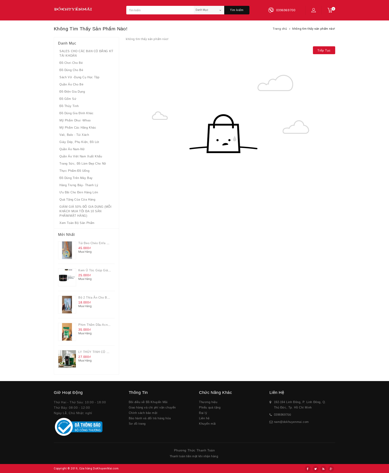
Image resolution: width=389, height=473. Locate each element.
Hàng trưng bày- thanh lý (78, 185)
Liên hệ (204, 418)
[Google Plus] (331, 469)
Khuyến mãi (207, 423)
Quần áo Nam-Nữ (72, 149)
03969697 (281, 414)
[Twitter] (316, 469)
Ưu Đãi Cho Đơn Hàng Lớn (78, 192)
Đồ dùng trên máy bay (76, 178)
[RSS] (323, 469)
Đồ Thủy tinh (69, 106)
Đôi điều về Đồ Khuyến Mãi (148, 402)
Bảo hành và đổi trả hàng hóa (150, 418)
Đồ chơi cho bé (71, 63)
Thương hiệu (208, 402)
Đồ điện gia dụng (72, 91)
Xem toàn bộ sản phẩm (77, 223)
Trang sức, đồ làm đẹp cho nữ (82, 163)
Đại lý (203, 413)
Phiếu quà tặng (209, 407)
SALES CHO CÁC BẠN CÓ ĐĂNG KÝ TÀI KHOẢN (86, 53)
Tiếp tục (324, 50)
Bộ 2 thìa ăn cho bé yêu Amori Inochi (106, 297)
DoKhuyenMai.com (105, 468)
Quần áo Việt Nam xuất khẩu (80, 156)
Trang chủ (280, 28)
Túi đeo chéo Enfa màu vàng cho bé (105, 243)
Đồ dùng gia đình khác (76, 113)
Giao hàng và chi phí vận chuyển (152, 407)
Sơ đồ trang (137, 423)
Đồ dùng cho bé (71, 70)
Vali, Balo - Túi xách (74, 134)
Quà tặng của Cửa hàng (77, 199)
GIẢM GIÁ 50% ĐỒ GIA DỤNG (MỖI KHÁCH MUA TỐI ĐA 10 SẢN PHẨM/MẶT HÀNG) (85, 211)
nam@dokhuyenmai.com (291, 422)
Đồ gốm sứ (67, 98)
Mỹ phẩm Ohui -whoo (75, 120)
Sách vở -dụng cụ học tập (79, 77)
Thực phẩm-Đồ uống (74, 170)
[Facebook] (308, 469)
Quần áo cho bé (71, 84)
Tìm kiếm (237, 10)
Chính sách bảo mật (143, 413)
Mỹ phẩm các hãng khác (77, 127)
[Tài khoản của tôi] (313, 10)
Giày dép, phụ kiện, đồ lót (79, 142)
